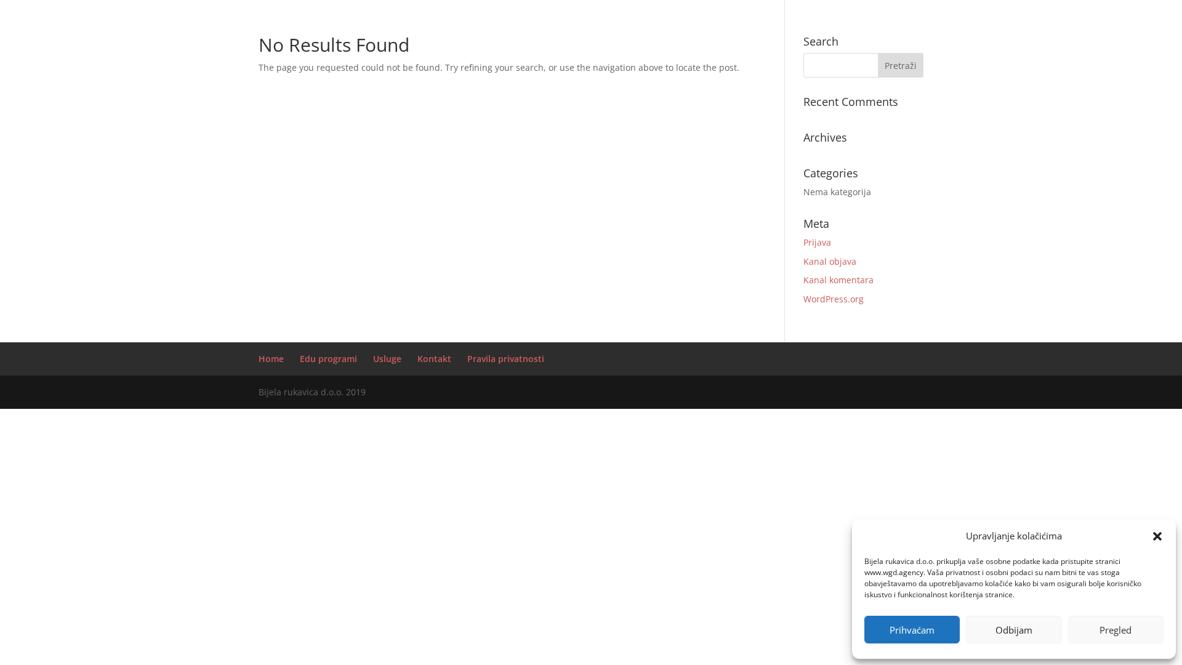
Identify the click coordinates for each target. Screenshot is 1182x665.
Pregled (1116, 630)
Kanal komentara (838, 280)
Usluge (387, 359)
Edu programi (328, 359)
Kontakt (434, 359)
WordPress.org (833, 299)
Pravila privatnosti (505, 359)
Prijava (817, 242)
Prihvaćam (912, 630)
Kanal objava (829, 261)
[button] (1157, 536)
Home (271, 359)
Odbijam (1013, 630)
